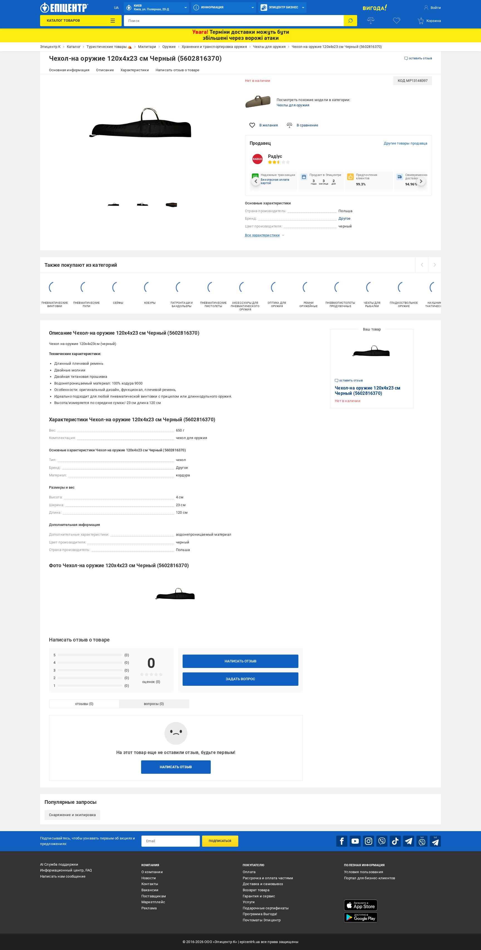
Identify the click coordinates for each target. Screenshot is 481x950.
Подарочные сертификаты (266, 908)
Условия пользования (363, 872)
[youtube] (355, 841)
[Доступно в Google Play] (360, 917)
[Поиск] (350, 20)
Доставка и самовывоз (263, 884)
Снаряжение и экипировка (72, 815)
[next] (434, 265)
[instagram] (368, 841)
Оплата (249, 872)
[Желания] (396, 20)
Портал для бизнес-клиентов (369, 878)
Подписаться (220, 841)
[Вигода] (375, 7)
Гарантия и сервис (259, 896)
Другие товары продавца (405, 143)
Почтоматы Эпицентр (262, 920)
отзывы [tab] (81, 704)
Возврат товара (256, 890)
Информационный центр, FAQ (66, 870)
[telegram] (408, 841)
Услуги (249, 902)
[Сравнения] (370, 20)
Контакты (149, 884)
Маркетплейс (153, 902)
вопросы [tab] (151, 704)
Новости (148, 878)
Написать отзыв (240, 661)
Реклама (149, 908)
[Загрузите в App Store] (360, 905)
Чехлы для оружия (293, 105)
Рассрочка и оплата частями (268, 878)
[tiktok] (395, 841)
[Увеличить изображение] (228, 84)
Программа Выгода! (260, 914)
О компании (152, 872)
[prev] (421, 265)
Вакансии (150, 890)
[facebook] (341, 841)
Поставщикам (153, 896)
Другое (344, 218)
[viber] (381, 841)
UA (116, 8)
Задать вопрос (240, 679)
